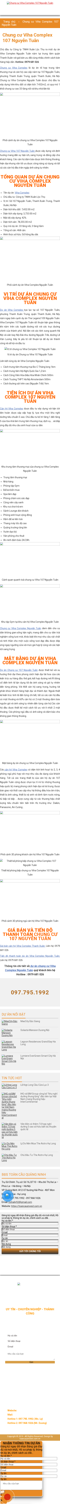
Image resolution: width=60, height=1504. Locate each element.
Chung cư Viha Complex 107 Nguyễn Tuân (30, 23)
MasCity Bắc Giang (30, 1021)
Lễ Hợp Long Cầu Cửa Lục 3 (34, 1085)
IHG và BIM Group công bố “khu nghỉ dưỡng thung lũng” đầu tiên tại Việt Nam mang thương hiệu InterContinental (38, 1097)
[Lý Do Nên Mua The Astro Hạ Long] (10, 1146)
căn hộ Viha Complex (15, 769)
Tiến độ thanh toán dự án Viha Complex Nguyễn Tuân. (30, 956)
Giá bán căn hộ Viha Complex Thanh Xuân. (22, 946)
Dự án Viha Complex (12, 310)
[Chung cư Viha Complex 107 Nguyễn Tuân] (30, 3)
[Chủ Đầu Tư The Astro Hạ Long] (10, 1158)
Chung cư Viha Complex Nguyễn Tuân (20, 628)
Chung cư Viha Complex (13, 67)
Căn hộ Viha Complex (11, 408)
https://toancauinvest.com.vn (26, 1206)
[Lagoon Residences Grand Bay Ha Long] (10, 1045)
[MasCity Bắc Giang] (10, 1022)
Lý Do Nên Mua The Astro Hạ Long (38, 1143)
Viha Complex (22, 192)
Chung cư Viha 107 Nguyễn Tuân (17, 151)
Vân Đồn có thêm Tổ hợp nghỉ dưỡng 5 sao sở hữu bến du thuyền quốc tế (38, 1127)
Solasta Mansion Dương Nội (34, 1030)
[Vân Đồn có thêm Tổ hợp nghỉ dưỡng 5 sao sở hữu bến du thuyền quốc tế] (10, 1131)
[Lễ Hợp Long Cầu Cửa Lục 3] (10, 1086)
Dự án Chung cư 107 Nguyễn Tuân (19, 670)
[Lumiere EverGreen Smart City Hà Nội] (10, 1059)
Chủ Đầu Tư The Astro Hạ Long (36, 1155)
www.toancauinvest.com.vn (32, 1410)
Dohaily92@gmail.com (20, 1202)
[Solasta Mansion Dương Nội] (10, 1033)
